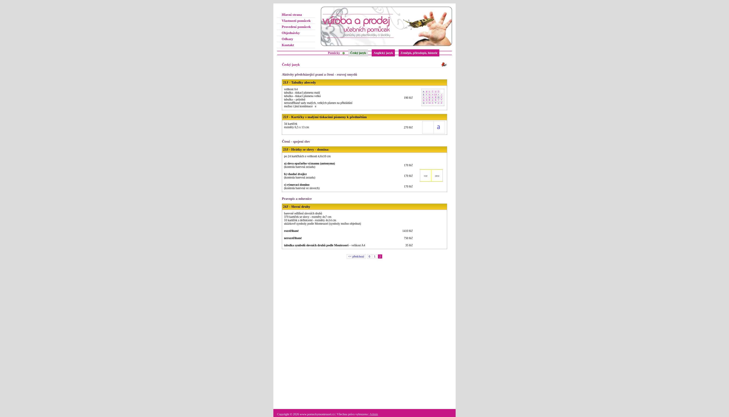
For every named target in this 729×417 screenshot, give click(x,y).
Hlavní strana (292, 15)
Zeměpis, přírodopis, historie (419, 52)
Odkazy (287, 39)
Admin (374, 414)
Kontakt (288, 45)
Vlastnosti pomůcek (296, 21)
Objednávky (291, 33)
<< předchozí (356, 256)
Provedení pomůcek (296, 27)
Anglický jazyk (383, 52)
